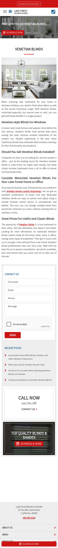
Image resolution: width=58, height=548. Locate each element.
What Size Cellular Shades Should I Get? (26, 364)
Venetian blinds (26, 224)
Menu (5, 534)
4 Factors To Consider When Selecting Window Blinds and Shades (29, 372)
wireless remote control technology (24, 191)
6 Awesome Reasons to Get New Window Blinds (30, 379)
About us (7, 527)
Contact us (28, 409)
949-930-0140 (29, 517)
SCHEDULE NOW (31, 444)
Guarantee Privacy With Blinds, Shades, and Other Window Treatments (28, 357)
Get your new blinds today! (29, 3)
